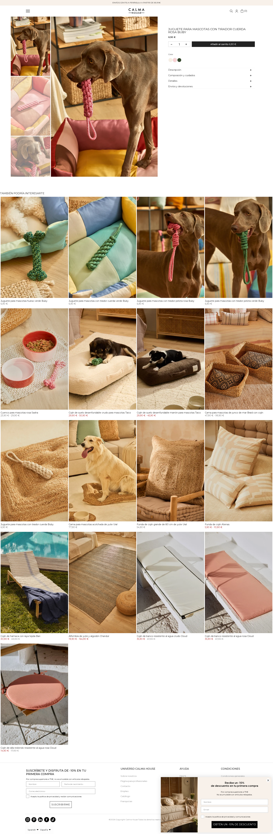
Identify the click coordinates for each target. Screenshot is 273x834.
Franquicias (126, 801)
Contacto (125, 786)
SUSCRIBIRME (61, 804)
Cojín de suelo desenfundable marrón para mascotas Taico (169, 412)
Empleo (125, 791)
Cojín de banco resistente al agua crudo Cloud (162, 636)
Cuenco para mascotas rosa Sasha (19, 412)
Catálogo (125, 796)
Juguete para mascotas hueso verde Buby (24, 300)
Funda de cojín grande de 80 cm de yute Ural (162, 524)
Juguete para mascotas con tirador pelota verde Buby (234, 300)
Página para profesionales (134, 781)
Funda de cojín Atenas (217, 524)
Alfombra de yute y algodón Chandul (89, 636)
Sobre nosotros (128, 776)
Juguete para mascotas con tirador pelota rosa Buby (165, 300)
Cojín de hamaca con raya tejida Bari (20, 636)
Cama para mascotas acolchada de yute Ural (93, 524)
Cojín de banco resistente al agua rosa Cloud (229, 636)
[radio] (170, 60)
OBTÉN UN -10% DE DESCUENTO (234, 824)
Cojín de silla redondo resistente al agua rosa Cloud (28, 747)
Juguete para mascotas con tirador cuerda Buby (27, 524)
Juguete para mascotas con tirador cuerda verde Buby (99, 300)
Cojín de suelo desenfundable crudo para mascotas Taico (100, 412)
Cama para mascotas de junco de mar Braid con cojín (234, 412)
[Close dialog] (268, 780)
